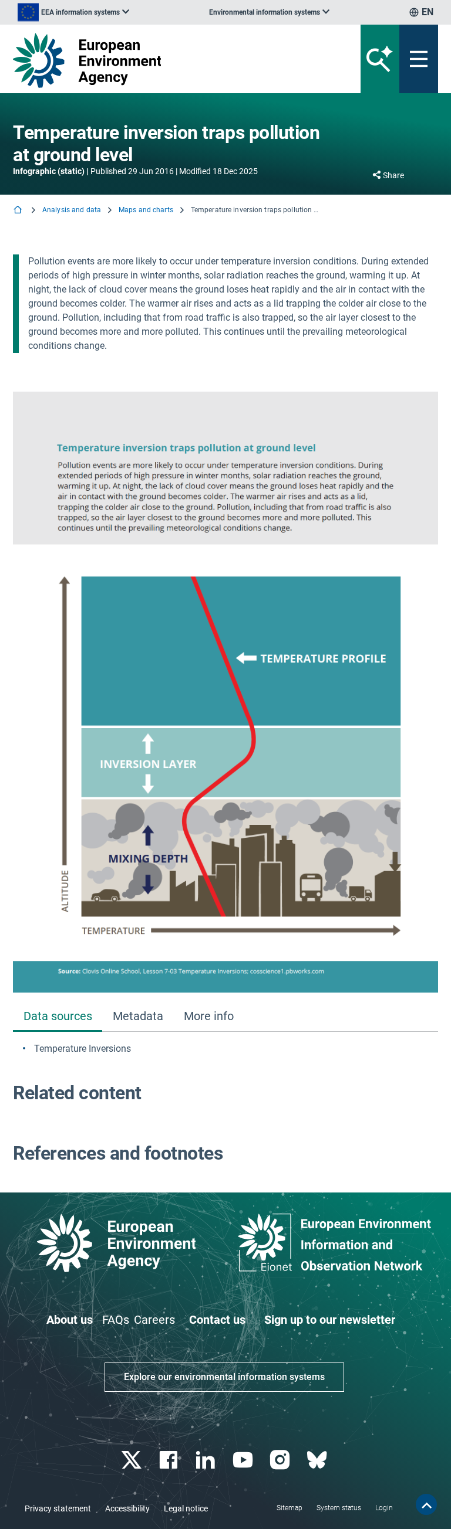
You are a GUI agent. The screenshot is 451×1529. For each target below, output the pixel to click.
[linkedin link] (207, 1460)
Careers (154, 1320)
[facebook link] (170, 1460)
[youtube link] (244, 1460)
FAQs (115, 1320)
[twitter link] (132, 1460)
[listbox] (73, 12)
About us (69, 1320)
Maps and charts (146, 210)
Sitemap (289, 1508)
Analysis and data (71, 210)
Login (384, 1508)
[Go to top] (426, 1504)
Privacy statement (58, 1508)
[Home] (19, 211)
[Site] (152, 60)
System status (339, 1508)
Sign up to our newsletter (329, 1320)
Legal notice (186, 1508)
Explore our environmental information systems (224, 1376)
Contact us (217, 1320)
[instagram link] (281, 1460)
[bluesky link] (318, 1460)
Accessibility (127, 1508)
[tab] (57, 1017)
